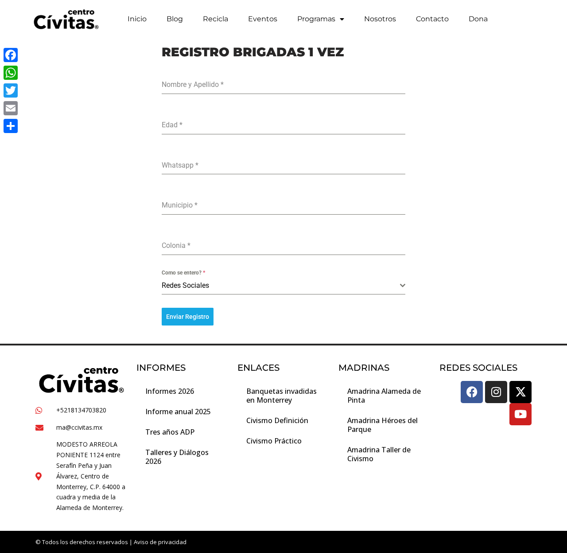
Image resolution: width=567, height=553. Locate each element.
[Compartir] (10, 126)
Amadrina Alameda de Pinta (384, 395)
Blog (175, 19)
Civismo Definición (277, 420)
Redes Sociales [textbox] (185, 285)
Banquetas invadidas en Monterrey (281, 395)
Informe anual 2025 (178, 411)
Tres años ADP (169, 432)
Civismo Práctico (274, 441)
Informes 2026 (169, 391)
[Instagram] (496, 392)
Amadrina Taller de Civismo (379, 454)
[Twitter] (10, 90)
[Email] (10, 108)
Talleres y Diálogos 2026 (177, 456)
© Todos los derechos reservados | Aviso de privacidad (110, 542)
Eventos (262, 19)
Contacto (432, 19)
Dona (478, 19)
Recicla (215, 19)
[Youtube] (520, 414)
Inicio (137, 19)
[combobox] (283, 285)
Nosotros (380, 19)
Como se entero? (183, 273)
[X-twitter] (520, 392)
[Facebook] (472, 392)
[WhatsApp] (10, 73)
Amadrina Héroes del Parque (382, 425)
